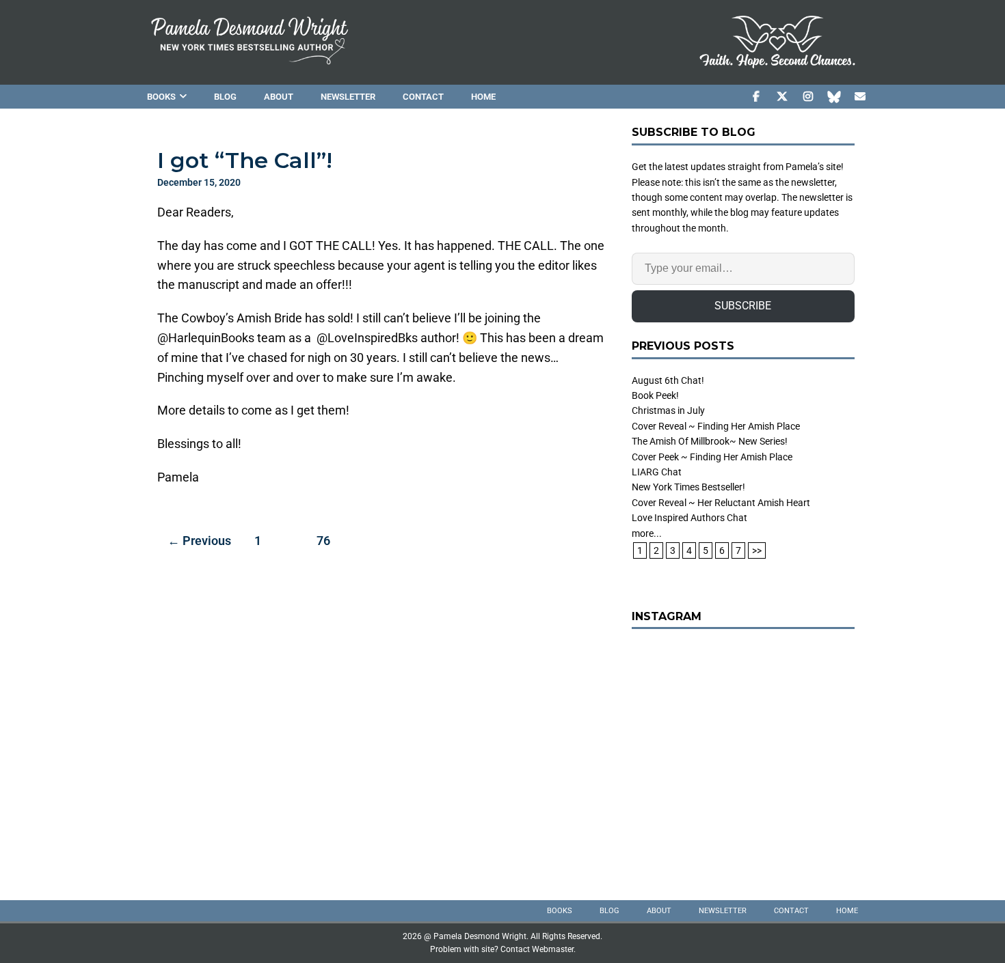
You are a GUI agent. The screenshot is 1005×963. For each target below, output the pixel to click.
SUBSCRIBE (742, 305)
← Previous (199, 540)
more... (647, 533)
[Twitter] (782, 97)
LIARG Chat (657, 471)
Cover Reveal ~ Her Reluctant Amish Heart (721, 502)
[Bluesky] (834, 97)
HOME (483, 97)
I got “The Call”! (244, 160)
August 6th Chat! (668, 380)
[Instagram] (808, 97)
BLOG (225, 97)
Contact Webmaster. (538, 949)
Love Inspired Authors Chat (689, 517)
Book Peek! (655, 395)
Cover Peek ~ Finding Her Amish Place (712, 456)
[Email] (860, 97)
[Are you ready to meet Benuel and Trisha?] (743, 754)
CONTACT (423, 97)
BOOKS (161, 97)
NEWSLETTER (348, 97)
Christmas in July (668, 410)
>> (757, 550)
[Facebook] (756, 97)
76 (323, 540)
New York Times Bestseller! (688, 487)
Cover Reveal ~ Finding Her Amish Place (716, 426)
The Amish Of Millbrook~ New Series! (710, 441)
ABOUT (278, 97)
